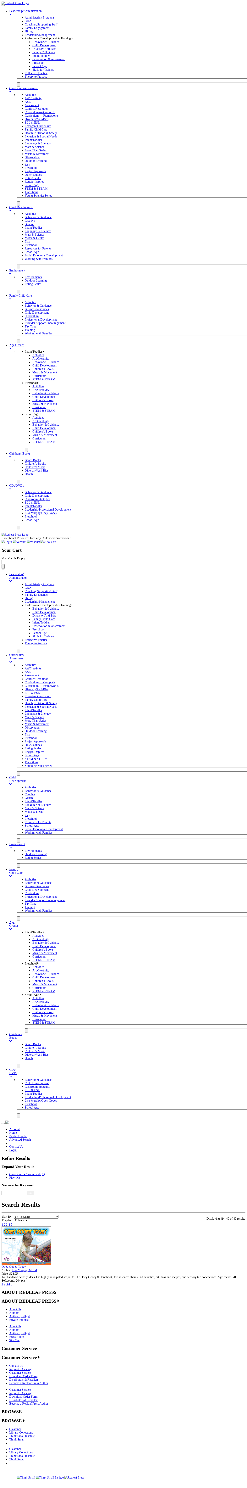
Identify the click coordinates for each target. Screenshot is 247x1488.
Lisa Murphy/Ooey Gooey (41, 513)
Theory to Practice (36, 76)
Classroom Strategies (37, 499)
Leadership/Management (40, 34)
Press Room (16, 1336)
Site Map (14, 1340)
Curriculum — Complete (40, 112)
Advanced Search (20, 1139)
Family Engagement (37, 28)
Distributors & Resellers (23, 1379)
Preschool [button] (31, 382)
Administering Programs (39, 17)
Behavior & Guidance (45, 41)
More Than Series (36, 150)
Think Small (16, 1439)
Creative (30, 220)
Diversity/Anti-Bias (44, 48)
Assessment (32, 105)
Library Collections (21, 1432)
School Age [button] (32, 414)
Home (13, 1132)
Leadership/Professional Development (48, 509)
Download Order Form (23, 1376)
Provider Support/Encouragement (45, 323)
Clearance (15, 1429)
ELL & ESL (32, 122)
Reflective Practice (36, 73)
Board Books (33, 460)
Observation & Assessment (48, 59)
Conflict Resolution (36, 108)
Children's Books (42, 369)
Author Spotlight (19, 1316)
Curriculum (32, 316)
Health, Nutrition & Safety (41, 133)
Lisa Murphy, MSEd (24, 1270)
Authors (14, 1312)
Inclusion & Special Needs (41, 136)
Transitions (31, 192)
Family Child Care (43, 52)
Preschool (38, 62)
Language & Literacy (38, 143)
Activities (30, 94)
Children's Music (35, 467)
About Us (15, 1309)
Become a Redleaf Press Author (28, 1383)
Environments (33, 277)
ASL (28, 101)
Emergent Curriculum (38, 126)
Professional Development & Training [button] (48, 38)
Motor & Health (34, 238)
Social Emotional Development (44, 255)
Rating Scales (33, 178)
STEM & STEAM (36, 188)
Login (13, 1150)
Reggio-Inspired (34, 181)
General (29, 224)
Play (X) (14, 1177)
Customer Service (20, 1372)
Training (30, 330)
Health (29, 474)
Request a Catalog (20, 1369)
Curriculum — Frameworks (41, 115)
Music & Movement (37, 153)
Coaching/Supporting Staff (41, 24)
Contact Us (16, 1146)
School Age (39, 66)
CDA (28, 21)
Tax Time (30, 326)
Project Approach (35, 171)
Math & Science (34, 146)
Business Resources (37, 309)
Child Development (44, 45)
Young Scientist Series (38, 195)
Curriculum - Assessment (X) (27, 1174)
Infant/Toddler (41, 55)
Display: (7, 1220)
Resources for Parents (38, 248)
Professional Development (41, 319)
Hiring (29, 31)
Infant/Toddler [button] (34, 351)
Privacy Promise (19, 1319)
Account (14, 1129)
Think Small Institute (22, 1436)
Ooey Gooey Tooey (14, 1266)
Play (27, 164)
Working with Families (38, 258)
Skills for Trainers (43, 69)
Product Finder (18, 1136)
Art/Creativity (33, 98)
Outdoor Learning (36, 160)
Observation (32, 157)
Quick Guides (33, 174)
